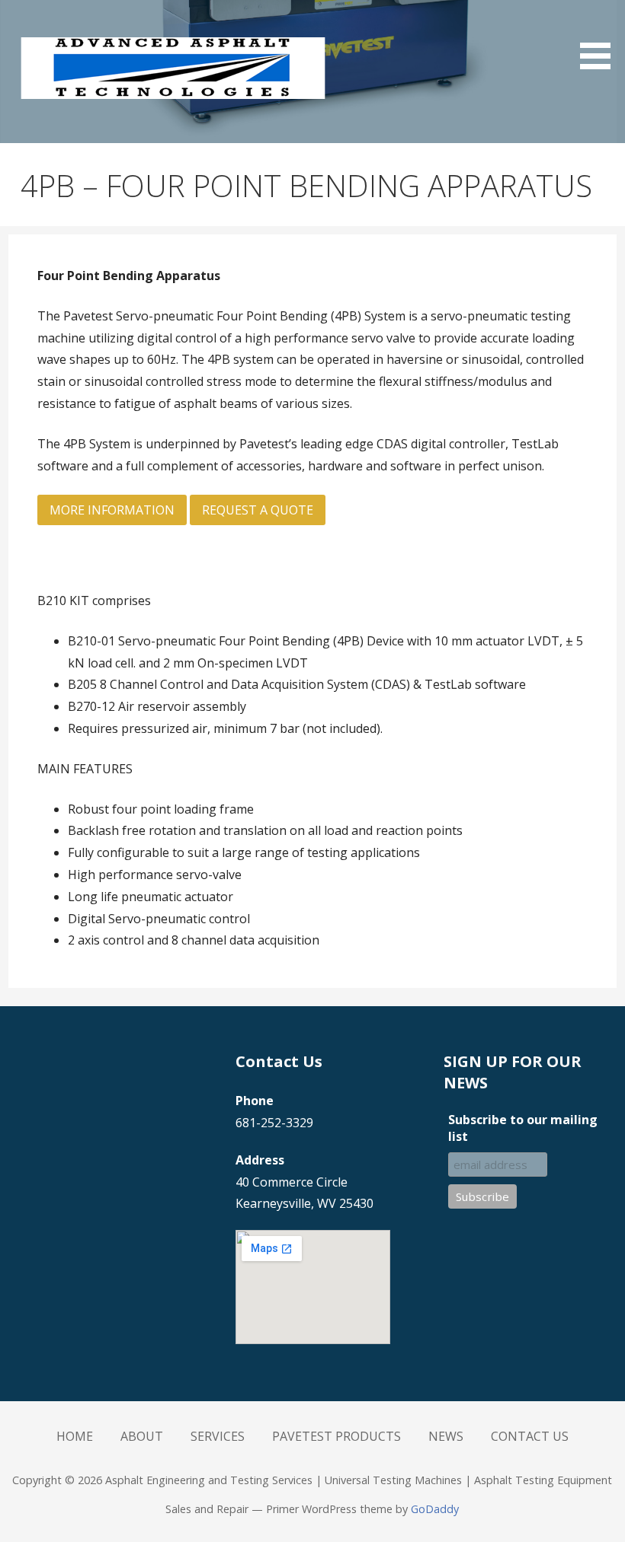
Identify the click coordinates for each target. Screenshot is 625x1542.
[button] (600, 37)
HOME (74, 1436)
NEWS (445, 1436)
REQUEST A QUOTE (257, 510)
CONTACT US (530, 1436)
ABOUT (141, 1436)
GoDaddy (435, 1509)
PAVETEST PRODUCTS (336, 1436)
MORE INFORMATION (112, 510)
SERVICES (218, 1436)
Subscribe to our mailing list (523, 1128)
